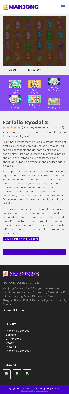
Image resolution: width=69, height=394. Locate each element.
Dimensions (13, 338)
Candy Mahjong (34, 91)
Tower (10, 342)
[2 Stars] (8, 127)
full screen (34, 69)
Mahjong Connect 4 (18, 350)
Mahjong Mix (54, 107)
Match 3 (11, 346)
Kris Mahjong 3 (34, 106)
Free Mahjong (15, 106)
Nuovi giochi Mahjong (15, 238)
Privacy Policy (28, 390)
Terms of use (42, 390)
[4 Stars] (15, 127)
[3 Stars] (11, 127)
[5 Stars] (19, 127)
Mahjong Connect (17, 330)
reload (12, 69)
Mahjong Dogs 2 (15, 91)
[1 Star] (4, 127)
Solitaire (33, 238)
